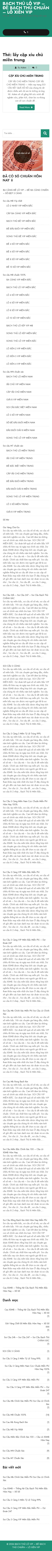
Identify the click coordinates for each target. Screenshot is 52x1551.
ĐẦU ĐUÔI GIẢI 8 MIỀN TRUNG (21, 488)
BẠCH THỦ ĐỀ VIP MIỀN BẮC (21, 221)
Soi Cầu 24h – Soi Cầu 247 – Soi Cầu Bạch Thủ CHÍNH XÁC (26, 626)
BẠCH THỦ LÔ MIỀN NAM (19, 376)
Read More (24, 107)
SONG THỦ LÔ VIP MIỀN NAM (21, 437)
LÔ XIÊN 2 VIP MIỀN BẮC (18, 348)
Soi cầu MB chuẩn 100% (14, 274)
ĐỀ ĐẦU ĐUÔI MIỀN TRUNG (20, 481)
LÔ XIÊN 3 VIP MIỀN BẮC (18, 356)
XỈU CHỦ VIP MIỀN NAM (18, 384)
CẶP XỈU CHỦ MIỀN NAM (18, 391)
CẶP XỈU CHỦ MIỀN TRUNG (26, 76)
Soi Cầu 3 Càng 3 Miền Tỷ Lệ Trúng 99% (26, 762)
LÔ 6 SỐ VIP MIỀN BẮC (18, 302)
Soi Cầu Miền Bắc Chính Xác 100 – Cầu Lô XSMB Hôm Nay (26, 1180)
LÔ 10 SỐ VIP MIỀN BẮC (18, 318)
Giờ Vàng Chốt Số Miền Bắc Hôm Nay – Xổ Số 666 (27, 1325)
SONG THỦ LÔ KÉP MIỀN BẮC (21, 333)
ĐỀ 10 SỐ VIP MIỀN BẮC (18, 267)
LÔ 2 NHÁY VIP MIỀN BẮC (19, 205)
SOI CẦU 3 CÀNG (26, 694)
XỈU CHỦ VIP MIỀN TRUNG (19, 458)
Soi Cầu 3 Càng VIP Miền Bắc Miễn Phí (26, 901)
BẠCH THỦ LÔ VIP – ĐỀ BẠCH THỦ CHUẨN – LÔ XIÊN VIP (26, 7)
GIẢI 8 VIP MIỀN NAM (17, 399)
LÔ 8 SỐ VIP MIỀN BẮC (18, 310)
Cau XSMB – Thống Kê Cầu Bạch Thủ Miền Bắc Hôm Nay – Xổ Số (27, 1311)
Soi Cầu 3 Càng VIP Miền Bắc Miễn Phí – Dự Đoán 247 (26, 970)
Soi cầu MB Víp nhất (12, 200)
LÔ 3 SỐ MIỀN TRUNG (17, 504)
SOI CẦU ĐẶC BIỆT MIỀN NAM (21, 407)
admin (23, 67)
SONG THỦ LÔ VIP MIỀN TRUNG (22, 496)
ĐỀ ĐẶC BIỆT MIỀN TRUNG (20, 465)
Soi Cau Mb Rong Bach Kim (26, 1110)
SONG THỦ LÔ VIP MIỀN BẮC (21, 340)
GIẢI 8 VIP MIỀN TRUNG (18, 511)
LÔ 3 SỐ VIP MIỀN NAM (18, 414)
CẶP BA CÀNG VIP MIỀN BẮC (21, 213)
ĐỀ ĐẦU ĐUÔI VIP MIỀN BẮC (20, 228)
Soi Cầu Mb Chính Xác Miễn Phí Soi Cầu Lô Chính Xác (26, 1041)
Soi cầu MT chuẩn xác (13, 445)
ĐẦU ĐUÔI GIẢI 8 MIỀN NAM (20, 430)
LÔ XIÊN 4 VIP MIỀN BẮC (18, 363)
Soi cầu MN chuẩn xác (13, 371)
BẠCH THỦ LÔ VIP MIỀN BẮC (21, 287)
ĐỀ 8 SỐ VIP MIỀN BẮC (18, 259)
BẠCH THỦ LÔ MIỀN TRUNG (20, 450)
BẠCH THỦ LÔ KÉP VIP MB (19, 325)
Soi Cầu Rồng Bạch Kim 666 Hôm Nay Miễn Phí (26, 1249)
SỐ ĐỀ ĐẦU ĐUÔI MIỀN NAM (20, 422)
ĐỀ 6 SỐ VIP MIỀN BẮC (18, 251)
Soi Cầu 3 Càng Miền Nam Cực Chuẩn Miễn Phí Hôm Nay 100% (26, 832)
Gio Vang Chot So (26, 556)
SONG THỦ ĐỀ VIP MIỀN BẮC (21, 236)
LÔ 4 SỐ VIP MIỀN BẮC (18, 295)
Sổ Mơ (6, 519)
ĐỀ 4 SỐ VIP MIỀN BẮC (18, 244)
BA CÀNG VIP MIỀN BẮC (18, 279)
